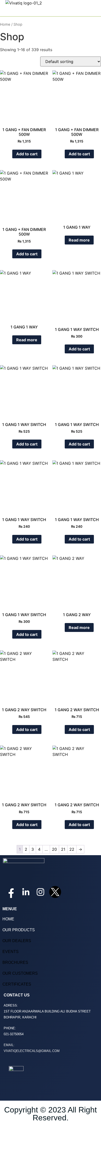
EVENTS (10, 952)
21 (63, 849)
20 (54, 849)
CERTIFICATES (16, 984)
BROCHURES (15, 962)
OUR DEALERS (16, 941)
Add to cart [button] (27, 153)
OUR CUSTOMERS (20, 973)
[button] (94, 11)
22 (71, 849)
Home (5, 24)
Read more (79, 240)
